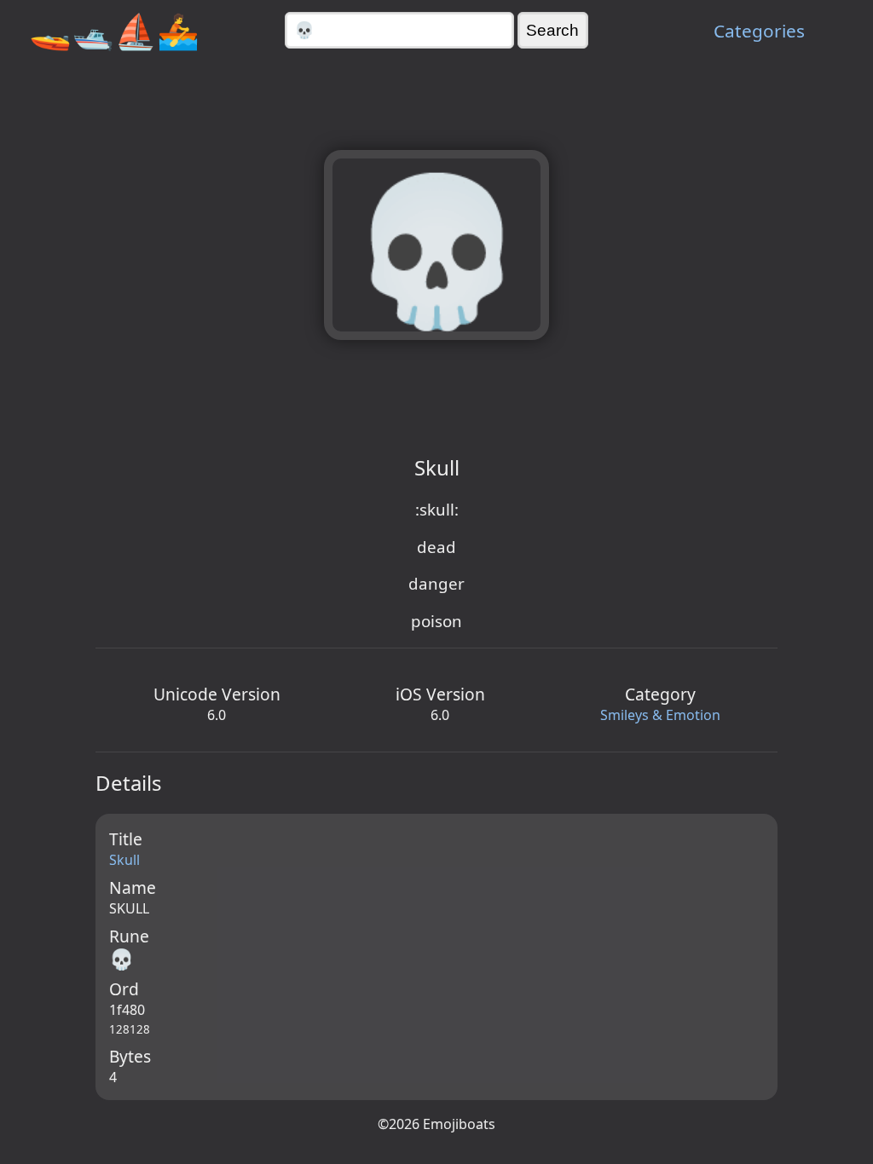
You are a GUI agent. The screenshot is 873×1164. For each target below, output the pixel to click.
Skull (124, 859)
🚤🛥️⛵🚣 (114, 30)
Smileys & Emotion (660, 715)
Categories (759, 31)
